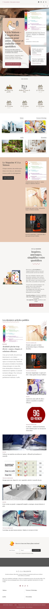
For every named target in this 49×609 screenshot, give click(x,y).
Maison (27, 39)
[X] (45, 2)
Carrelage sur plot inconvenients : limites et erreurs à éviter (20, 530)
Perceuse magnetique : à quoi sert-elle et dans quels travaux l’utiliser (38, 60)
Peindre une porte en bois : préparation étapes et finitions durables (37, 51)
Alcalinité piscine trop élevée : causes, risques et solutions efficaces (35, 34)
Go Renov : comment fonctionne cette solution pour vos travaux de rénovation (36, 428)
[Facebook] (38, 2)
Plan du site (22, 604)
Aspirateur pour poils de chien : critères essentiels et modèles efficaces (35, 400)
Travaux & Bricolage (36, 54)
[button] (44, 6)
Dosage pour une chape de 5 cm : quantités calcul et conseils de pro (22, 480)
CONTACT (43, 604)
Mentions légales (8, 604)
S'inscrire (36, 550)
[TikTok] (43, 2)
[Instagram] (41, 2)
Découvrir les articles (13, 63)
